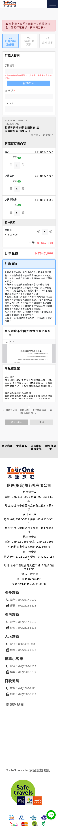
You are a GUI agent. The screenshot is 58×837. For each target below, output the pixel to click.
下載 (8, 335)
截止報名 (16, 422)
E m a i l (10, 103)
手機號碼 (9, 65)
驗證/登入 (28, 83)
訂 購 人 (9, 90)
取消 (41, 422)
